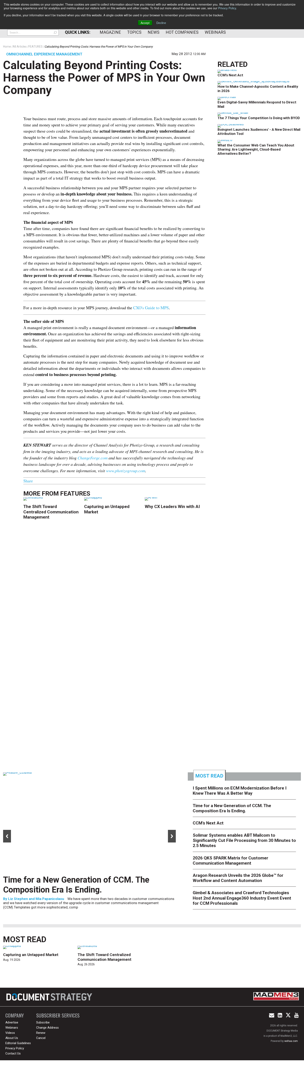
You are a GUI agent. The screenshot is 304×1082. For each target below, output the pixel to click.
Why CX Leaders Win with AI (172, 506)
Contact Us (13, 1053)
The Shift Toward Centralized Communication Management (51, 511)
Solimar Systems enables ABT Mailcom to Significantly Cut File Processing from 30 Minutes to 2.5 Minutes (244, 840)
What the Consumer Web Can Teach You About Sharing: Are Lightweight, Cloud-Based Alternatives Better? (256, 149)
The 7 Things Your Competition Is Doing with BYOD (259, 118)
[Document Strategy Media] (50, 997)
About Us (11, 1038)
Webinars (215, 32)
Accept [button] (145, 23)
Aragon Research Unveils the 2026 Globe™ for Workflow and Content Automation (238, 878)
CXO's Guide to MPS (151, 307)
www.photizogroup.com (125, 470)
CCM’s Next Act (230, 75)
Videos (10, 1033)
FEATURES (75, 493)
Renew (40, 1033)
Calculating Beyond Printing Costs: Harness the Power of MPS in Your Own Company (104, 78)
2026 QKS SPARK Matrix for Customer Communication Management (230, 861)
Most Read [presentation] (209, 776)
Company (14, 1015)
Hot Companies (182, 32)
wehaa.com (291, 1041)
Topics (134, 32)
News (153, 32)
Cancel (40, 1038)
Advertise (11, 1022)
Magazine (110, 32)
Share (28, 481)
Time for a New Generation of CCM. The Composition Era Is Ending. (76, 885)
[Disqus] (115, 589)
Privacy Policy (227, 8)
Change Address (47, 1027)
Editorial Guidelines (18, 1043)
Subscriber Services (58, 1015)
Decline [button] (161, 23)
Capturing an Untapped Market (30, 954)
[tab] (209, 775)
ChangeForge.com (93, 457)
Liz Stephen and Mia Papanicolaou (36, 899)
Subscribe (43, 1022)
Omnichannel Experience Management (44, 54)
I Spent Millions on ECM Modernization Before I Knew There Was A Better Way (239, 791)
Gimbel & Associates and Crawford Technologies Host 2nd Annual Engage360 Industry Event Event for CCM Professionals (242, 898)
